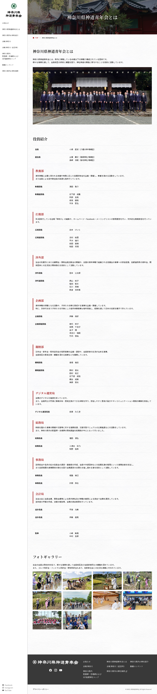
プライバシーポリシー (41, 689)
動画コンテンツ (7, 65)
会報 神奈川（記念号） (10, 47)
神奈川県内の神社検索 (10, 71)
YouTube (8, 690)
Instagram (9, 688)
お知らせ (5, 23)
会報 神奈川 (6, 41)
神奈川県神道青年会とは (11, 29)
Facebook (8, 685)
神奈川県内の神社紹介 (10, 35)
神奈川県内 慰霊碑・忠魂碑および (10, 56)
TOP (36, 38)
